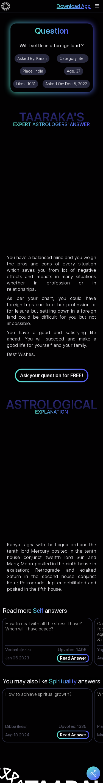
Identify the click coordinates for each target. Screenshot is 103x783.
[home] (5, 6)
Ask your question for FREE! (51, 375)
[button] (97, 6)
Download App (74, 6)
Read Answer (73, 658)
